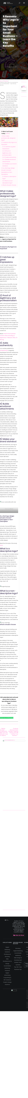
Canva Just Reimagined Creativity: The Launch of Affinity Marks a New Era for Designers (13, 884)
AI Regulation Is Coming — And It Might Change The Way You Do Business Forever (14, 901)
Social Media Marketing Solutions (7, 968)
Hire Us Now (19, 935)
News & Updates (17, 76)
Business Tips (18, 969)
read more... (6, 822)
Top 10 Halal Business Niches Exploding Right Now (13, 868)
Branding (8, 76)
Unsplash (14, 511)
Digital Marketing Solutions (7, 949)
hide (7, 133)
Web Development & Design (7, 961)
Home (1, 81)
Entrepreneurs (4, 350)
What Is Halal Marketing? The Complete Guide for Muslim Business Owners (13, 836)
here (1, 545)
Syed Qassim (15, 51)
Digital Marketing (18, 951)
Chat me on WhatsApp (6, 718)
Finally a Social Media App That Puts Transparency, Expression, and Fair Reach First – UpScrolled (12, 852)
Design (12, 76)
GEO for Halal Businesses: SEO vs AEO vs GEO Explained (13, 819)
